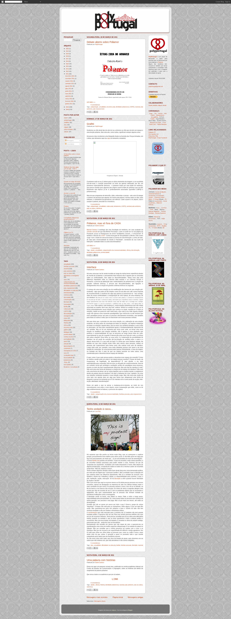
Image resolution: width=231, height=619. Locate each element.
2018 (67, 56)
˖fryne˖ (66, 362)
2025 (67, 48)
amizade (66, 343)
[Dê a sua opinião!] (90, 112)
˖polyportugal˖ (94, 107)
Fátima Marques (162, 124)
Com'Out (163, 207)
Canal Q (159, 224)
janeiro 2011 (68, 103)
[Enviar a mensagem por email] (88, 112)
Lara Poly (98, 411)
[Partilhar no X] (92, 112)
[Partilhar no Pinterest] (97, 112)
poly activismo (136, 206)
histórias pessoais (124, 394)
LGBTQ (132, 107)
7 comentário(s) (95, 248)
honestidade (67, 304)
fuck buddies (67, 364)
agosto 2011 (68, 86)
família (118, 545)
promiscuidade (105, 252)
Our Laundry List (153, 134)
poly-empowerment (98, 109)
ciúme (65, 318)
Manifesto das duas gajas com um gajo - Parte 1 (71, 167)
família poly (96, 460)
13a (155, 113)
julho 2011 (68, 88)
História (102, 585)
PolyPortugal (98, 44)
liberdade (117, 478)
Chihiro (153, 115)
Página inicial (118, 597)
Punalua (66, 206)
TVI (165, 224)
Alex (165, 113)
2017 (67, 58)
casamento (67, 348)
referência (99, 208)
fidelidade (66, 332)
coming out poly (68, 336)
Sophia (152, 119)
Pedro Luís (152, 124)
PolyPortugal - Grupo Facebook (158, 138)
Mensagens (70, 140)
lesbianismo (117, 206)
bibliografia (67, 320)
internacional (67, 292)
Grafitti (90, 124)
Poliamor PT (152, 132)
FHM (151, 209)
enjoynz (114, 610)
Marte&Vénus (160, 115)
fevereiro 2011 (69, 101)
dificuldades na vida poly (109, 545)
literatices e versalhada (70, 367)
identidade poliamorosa (122, 107)
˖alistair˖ (66, 131)
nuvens (160, 113)
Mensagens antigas (135, 597)
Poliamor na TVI (68, 232)
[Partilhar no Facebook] (94, 112)
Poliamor (160, 62)
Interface (91, 267)
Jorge (150, 113)
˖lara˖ (91, 545)
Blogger (130, 610)
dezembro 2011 (69, 76)
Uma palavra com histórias (101, 560)
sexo (65, 353)
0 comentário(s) (95, 105)
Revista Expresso (160, 213)
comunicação (68, 299)
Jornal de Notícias (154, 193)
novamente (152, 195)
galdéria (66, 329)
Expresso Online (159, 197)
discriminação (135, 250)
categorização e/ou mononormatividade (114, 250)
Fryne (164, 122)
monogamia (67, 316)
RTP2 (158, 226)
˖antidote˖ (66, 122)
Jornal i (151, 197)
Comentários (70, 144)
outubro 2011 (69, 81)
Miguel (160, 105)
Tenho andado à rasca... (100, 409)
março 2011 (68, 98)
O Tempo (156, 199)
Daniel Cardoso (99, 225)
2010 (67, 107)
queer (65, 341)
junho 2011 (68, 91)
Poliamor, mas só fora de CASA (104, 223)
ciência (128, 250)
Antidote (155, 105)
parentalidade (68, 339)
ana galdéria (154, 117)
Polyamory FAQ (153, 136)
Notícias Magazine (154, 211)
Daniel (150, 105)
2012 (67, 71)
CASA (103, 235)
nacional (137, 107)
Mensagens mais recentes (97, 597)
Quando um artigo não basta (72, 181)
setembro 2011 (69, 83)
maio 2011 (68, 93)
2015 (67, 63)
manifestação (92, 512)
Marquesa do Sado (155, 122)
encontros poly (110, 107)
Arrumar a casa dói (69, 193)
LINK (115, 579)
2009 (67, 109)
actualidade (102, 107)
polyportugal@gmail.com (156, 86)
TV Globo (154, 227)
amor (65, 279)
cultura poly (109, 206)
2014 (67, 66)
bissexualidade (68, 357)
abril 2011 (68, 96)
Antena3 (156, 216)
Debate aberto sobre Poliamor (103, 42)
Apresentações (68, 346)
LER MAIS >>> (91, 102)
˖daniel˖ (92, 250)
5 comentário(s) (95, 543)
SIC (163, 227)
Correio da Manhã (160, 192)
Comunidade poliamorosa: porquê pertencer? (71, 218)
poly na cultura (91, 208)
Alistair (164, 105)
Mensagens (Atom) (99, 601)
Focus (157, 207)
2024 (67, 51)
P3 (165, 199)
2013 (67, 68)
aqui (108, 138)
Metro (150, 199)
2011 (67, 74)
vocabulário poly (68, 355)
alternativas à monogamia (71, 275)
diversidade (67, 297)
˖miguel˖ (66, 127)
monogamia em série (70, 350)
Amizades (67, 245)
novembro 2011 (69, 78)
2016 (67, 61)
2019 (67, 53)
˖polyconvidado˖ (68, 129)
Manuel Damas (92, 230)
